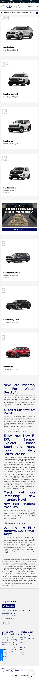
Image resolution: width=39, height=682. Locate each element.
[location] (37, 1)
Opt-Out (32, 669)
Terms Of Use (12, 669)
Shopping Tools (6, 633)
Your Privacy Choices (18, 675)
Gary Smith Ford (3, 669)
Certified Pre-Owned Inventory (15, 649)
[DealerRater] (8, 623)
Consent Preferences (1, 655)
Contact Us (9, 606)
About (31, 632)
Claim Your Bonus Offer (19, 229)
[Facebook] (4, 623)
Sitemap (17, 670)
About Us (31, 635)
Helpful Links (23, 633)
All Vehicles (15, 633)
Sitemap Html (22, 669)
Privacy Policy (8, 669)
